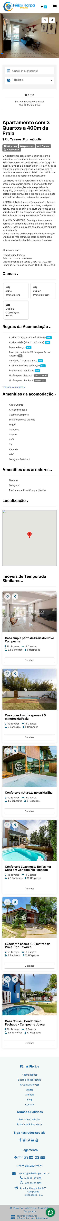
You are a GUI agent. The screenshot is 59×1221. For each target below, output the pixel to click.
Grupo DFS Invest (29, 1084)
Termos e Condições (29, 1119)
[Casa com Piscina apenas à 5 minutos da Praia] (29, 689)
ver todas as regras (13, 387)
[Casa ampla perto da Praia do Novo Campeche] (29, 611)
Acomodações (29, 1074)
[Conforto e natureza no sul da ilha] (29, 766)
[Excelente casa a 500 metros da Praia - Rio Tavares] (29, 917)
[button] (2, 53)
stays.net (32, 1216)
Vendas (29, 1090)
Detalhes (29, 660)
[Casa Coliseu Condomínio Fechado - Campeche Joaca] (29, 994)
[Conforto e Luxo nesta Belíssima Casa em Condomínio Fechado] (29, 840)
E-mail (30, 94)
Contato (29, 1104)
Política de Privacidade (29, 1124)
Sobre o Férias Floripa (29, 1079)
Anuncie (29, 1094)
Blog (29, 1099)
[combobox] (33, 80)
